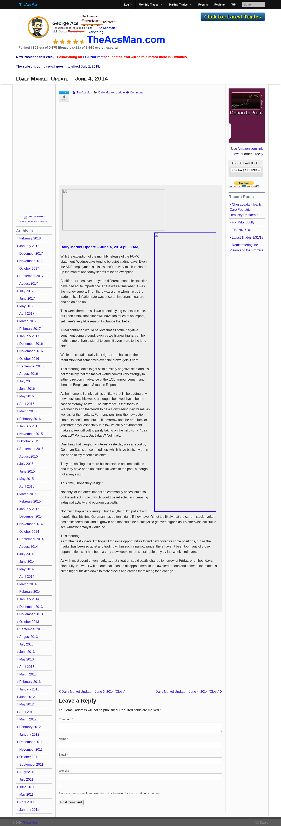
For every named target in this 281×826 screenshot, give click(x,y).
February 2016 (30, 419)
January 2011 (29, 809)
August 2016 (28, 373)
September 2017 (31, 276)
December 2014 (31, 516)
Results (203, 4)
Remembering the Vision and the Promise (247, 247)
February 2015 (30, 501)
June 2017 (27, 298)
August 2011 (28, 772)
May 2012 (26, 704)
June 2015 (27, 471)
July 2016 (26, 381)
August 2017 (28, 283)
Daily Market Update (111, 92)
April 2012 (26, 712)
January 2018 (29, 246)
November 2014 (31, 524)
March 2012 (28, 719)
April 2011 (26, 802)
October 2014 (29, 531)
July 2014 (26, 554)
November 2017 (31, 261)
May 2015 (26, 479)
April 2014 (26, 576)
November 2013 (31, 614)
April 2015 (26, 486)
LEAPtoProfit (93, 57)
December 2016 (31, 343)
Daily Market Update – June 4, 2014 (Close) (188, 691)
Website (64, 770)
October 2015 (29, 441)
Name (63, 738)
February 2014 (30, 591)
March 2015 (28, 494)
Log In (128, 4)
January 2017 (29, 336)
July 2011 (26, 779)
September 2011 (31, 764)
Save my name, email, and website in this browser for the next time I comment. (110, 793)
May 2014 (26, 569)
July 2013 (26, 644)
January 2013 (29, 689)
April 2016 (26, 404)
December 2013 (31, 607)
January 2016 (29, 426)
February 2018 (30, 238)
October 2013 (29, 622)
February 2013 (30, 681)
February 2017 (30, 328)
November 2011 (31, 749)
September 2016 (31, 366)
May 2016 (26, 396)
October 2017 (29, 268)
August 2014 (28, 546)
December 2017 (31, 253)
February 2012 (30, 727)
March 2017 (28, 321)
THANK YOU (241, 230)
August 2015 (28, 456)
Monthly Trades (148, 4)
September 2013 (31, 629)
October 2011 (29, 757)
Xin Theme (261, 822)
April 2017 (26, 313)
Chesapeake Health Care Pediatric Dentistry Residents (245, 210)
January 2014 (29, 599)
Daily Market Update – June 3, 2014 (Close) (93, 691)
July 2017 (26, 291)
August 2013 (28, 636)
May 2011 (26, 794)
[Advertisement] (107, 108)
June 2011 (27, 787)
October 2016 (29, 358)
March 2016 (28, 411)
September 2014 (31, 539)
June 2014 (27, 561)
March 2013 (28, 674)
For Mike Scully (243, 222)
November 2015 (31, 434)
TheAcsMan (28, 5)
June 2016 (27, 388)
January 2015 (29, 509)
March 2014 (28, 584)
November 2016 (31, 351)
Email (63, 754)
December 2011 (31, 742)
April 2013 (26, 666)
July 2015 (26, 464)
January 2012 (29, 734)
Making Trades (178, 4)
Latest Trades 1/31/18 (247, 237)
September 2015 (31, 449)
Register (219, 4)
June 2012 (27, 697)
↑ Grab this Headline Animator (34, 221)
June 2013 (27, 651)
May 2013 (26, 659)
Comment (136, 92)
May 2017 (26, 306)
